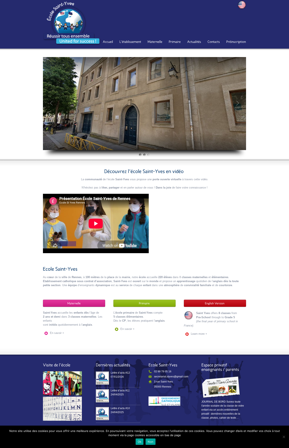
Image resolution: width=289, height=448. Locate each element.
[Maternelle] (155, 42)
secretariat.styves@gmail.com (171, 376)
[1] (140, 154)
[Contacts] (213, 42)
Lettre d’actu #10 (120, 408)
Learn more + (199, 333)
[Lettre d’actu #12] (102, 378)
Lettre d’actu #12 (120, 372)
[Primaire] (175, 42)
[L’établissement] (130, 42)
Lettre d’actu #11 (120, 390)
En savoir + (57, 333)
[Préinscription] (236, 42)
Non (150, 441)
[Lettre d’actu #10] (102, 413)
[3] (148, 154)
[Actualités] (194, 42)
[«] (51, 103)
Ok (140, 441)
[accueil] (108, 42)
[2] (144, 154)
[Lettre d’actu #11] (102, 395)
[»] (237, 103)
